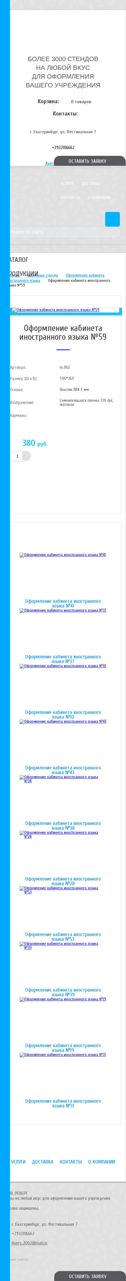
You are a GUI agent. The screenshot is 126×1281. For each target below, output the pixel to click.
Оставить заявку (87, 1276)
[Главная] (63, 27)
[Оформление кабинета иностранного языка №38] (63, 798)
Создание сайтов (14, 1259)
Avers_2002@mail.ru (29, 1243)
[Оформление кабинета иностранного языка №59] (55, 309)
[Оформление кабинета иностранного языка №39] (63, 965)
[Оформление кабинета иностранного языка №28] (63, 854)
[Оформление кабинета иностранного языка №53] (63, 909)
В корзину (40, 471)
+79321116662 (63, 147)
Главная (12, 275)
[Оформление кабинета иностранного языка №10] (63, 687)
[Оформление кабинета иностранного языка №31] (63, 1076)
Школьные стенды (42, 275)
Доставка (90, 183)
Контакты (70, 197)
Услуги (67, 183)
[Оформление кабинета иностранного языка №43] (63, 742)
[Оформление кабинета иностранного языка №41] (63, 576)
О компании (99, 197)
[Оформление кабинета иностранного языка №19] (63, 1020)
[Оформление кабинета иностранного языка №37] (63, 631)
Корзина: (48, 101)
